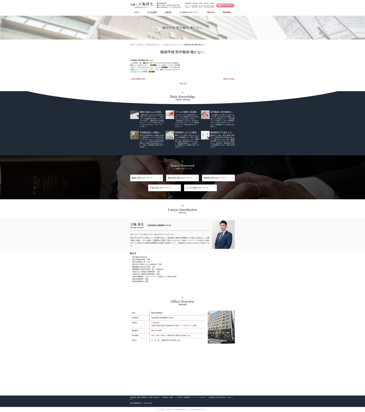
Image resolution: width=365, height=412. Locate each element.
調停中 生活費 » (229, 79)
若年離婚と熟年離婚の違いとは (141, 60)
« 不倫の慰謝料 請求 (137, 79)
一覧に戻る (183, 83)
